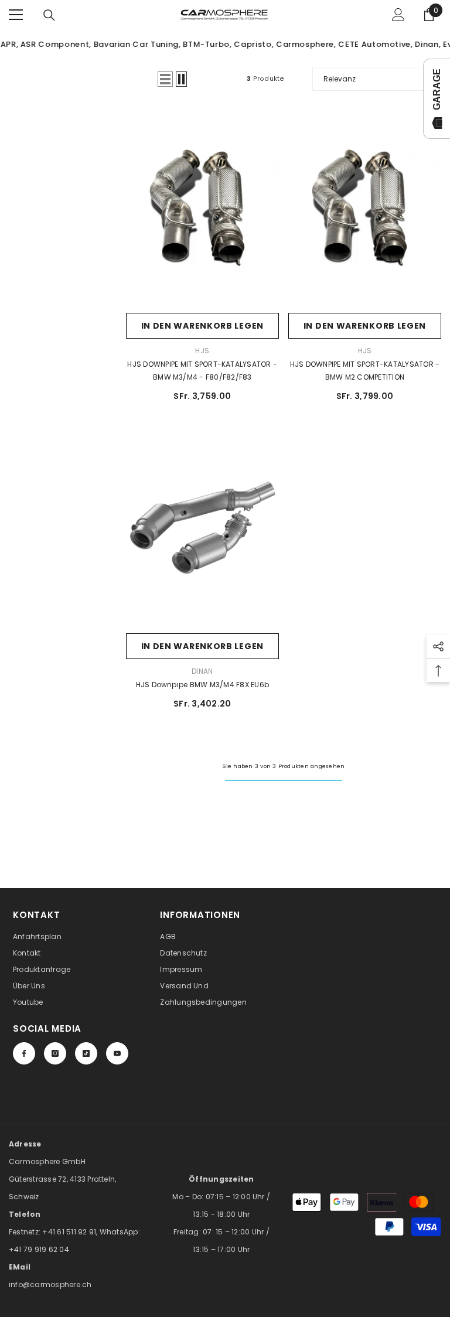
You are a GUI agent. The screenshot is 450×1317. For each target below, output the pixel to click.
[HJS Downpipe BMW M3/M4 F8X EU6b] (202, 527)
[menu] (16, 15)
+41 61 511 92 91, (70, 1232)
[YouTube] (117, 1053)
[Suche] (49, 15)
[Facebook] (24, 1053)
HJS (202, 351)
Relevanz (339, 79)
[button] (165, 79)
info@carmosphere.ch (50, 1284)
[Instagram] (55, 1053)
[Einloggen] (398, 14)
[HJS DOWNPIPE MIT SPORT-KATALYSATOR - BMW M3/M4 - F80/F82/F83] (202, 207)
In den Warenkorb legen (202, 326)
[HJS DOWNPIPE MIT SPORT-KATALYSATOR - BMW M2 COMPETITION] (364, 207)
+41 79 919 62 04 (39, 1249)
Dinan (202, 671)
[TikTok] (86, 1053)
